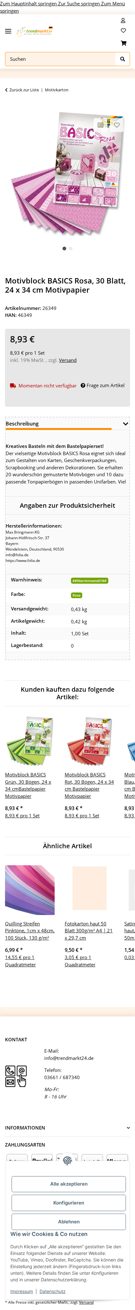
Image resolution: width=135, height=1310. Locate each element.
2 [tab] (71, 248)
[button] (123, 20)
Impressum (21, 1291)
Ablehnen (69, 1222)
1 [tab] (64, 248)
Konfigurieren (68, 1203)
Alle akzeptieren (69, 1184)
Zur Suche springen (79, 3)
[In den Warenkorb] (10, 107)
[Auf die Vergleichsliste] (100, 125)
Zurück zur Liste (24, 90)
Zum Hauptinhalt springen (29, 3)
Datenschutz (53, 1291)
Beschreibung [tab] (22, 423)
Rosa (76, 595)
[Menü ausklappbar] (8, 29)
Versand (68, 360)
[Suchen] (123, 59)
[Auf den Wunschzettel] (117, 125)
